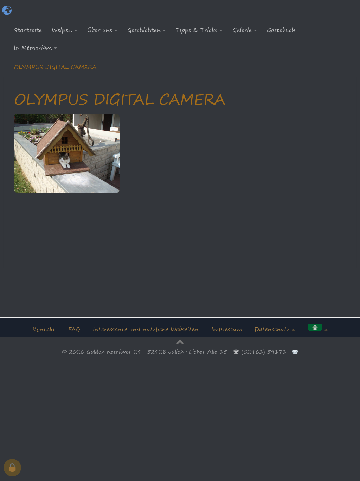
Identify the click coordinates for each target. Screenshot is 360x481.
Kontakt (44, 329)
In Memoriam (33, 47)
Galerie (242, 30)
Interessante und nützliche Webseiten (146, 329)
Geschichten (144, 30)
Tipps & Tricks (196, 30)
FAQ (74, 329)
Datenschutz (272, 329)
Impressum (226, 329)
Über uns (99, 30)
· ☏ (234, 351)
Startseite (28, 30)
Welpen (62, 30)
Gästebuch (281, 30)
